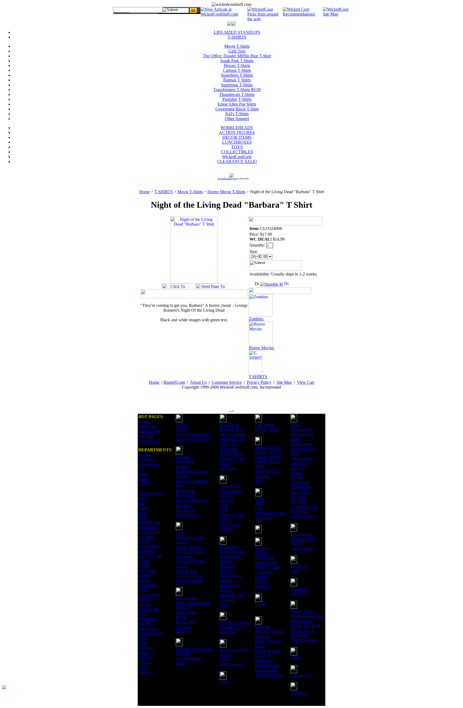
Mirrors (144, 604)
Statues (144, 652)
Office (143, 614)
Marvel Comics (268, 447)
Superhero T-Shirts (237, 75)
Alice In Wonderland (193, 434)
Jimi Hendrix (231, 575)
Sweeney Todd (303, 516)
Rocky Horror (267, 651)
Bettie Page (185, 490)
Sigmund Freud (233, 458)
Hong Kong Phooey (230, 588)
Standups (146, 647)
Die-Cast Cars (150, 556)
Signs (143, 642)
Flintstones (229, 448)
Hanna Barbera (232, 551)
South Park (299, 482)
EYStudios (34, 690)
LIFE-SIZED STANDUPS (237, 32)
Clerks (181, 566)
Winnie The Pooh (305, 625)
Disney (182, 617)
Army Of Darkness (192, 439)
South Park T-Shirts (236, 60)
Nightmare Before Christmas (270, 515)
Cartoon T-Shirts (237, 70)
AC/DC (182, 424)
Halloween (147, 426)
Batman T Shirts (237, 80)
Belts (142, 517)
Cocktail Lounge (190, 575)
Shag (294, 439)
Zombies (256, 318)
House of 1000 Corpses (232, 597)
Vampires (298, 593)
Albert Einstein (188, 658)
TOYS (237, 147)
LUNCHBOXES (237, 142)
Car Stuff (146, 536)
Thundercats (300, 534)
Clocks (144, 541)
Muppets (262, 476)
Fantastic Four (232, 429)
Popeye (261, 581)
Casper (182, 542)
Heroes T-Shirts (237, 65)
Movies (144, 454)
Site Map (284, 382)
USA (294, 571)
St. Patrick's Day (304, 506)
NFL (259, 508)
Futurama (228, 468)
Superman (299, 511)
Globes (144, 575)
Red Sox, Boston (269, 631)
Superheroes (148, 464)
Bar (141, 503)
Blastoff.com (174, 382)
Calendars (146, 527)
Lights (143, 589)
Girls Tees (236, 51)
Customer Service (227, 382)
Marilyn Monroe (269, 452)
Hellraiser (228, 566)
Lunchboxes (148, 594)
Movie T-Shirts (237, 46)
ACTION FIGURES (237, 132)
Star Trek (298, 497)
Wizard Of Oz (302, 630)
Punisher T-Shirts (237, 99)
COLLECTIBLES (237, 152)
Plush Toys (147, 628)
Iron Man (146, 436)
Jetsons (226, 654)
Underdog (299, 566)
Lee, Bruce (264, 424)
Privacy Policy (259, 382)
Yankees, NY (301, 675)
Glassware (147, 570)
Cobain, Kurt (187, 571)
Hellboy (226, 561)
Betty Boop (185, 495)
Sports (143, 474)
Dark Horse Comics (193, 602)
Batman (182, 466)
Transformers (301, 548)
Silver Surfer (301, 458)
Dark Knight (149, 431)
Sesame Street (302, 434)
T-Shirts (145, 662)
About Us (198, 382)
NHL (259, 503)
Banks (143, 507)
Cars (180, 532)
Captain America (190, 537)
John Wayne (300, 620)
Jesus (224, 659)
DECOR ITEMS (236, 137)
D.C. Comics (187, 597)
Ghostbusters (231, 490)
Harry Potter (230, 556)
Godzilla (227, 500)
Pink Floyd (264, 557)
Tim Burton (185, 510)
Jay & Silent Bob (234, 649)
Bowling (183, 505)
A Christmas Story (191, 561)
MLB (259, 466)
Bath (142, 512)
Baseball (183, 456)
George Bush (187, 514)
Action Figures (150, 493)
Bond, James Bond (192, 500)
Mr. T (260, 481)
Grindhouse (230, 524)
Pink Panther (266, 562)
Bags (142, 498)
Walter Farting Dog (306, 616)
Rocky (260, 646)
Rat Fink (262, 626)
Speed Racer (149, 440)
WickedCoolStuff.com (227, 178)
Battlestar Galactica (192, 471)
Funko (225, 463)
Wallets (144, 671)
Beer (180, 485)
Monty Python (267, 471)
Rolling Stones (267, 665)
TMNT (296, 543)
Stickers (145, 657)
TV (141, 469)
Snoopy (297, 477)
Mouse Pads (148, 609)
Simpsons (298, 463)
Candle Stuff (149, 532)
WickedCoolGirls (237, 156)
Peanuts (261, 548)
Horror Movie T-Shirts (226, 191)
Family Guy (230, 424)
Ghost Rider (230, 485)
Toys (142, 667)
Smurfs (296, 473)
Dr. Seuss (184, 626)
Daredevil (184, 607)
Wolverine (299, 635)
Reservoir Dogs (268, 641)
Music (143, 478)
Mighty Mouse (267, 461)
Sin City (297, 468)
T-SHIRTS (237, 37)
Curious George (189, 580)
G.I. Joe (226, 495)
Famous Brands (233, 434)
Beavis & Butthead (192, 481)
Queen (260, 604)
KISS (224, 682)
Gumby (226, 529)
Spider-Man (300, 492)
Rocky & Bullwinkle (264, 658)
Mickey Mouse (268, 456)
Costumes (146, 551)
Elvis (180, 663)
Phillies (261, 552)
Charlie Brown (188, 547)
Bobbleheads (149, 522)
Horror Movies (262, 347)
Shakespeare (301, 444)
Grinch (226, 519)
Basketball (184, 461)
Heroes (226, 571)
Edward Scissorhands (194, 648)
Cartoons (146, 459)
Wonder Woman (304, 640)
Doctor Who (186, 622)
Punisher (262, 586)
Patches (144, 623)
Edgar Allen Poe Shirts (237, 104)
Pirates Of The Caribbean (267, 569)
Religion (262, 636)
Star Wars (298, 502)
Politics (144, 421)
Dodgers (183, 631)
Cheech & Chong (191, 551)
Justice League (232, 664)
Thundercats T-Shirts (237, 94)
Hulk (224, 604)
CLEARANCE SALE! (237, 161)
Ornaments (147, 618)
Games (144, 565)
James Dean (186, 612)
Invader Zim (230, 627)
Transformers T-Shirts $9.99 (237, 89)
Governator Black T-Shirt (237, 109)
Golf (223, 505)
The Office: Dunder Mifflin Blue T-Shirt (237, 56)
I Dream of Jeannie (236, 622)
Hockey (226, 580)
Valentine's (299, 588)
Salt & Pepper (150, 633)
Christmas (184, 556)
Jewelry (144, 580)
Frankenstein (230, 453)
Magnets (145, 599)
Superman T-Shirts (237, 85)
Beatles (182, 476)
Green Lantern (232, 514)
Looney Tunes (267, 429)
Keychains (147, 585)
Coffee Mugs (149, 546)
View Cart (305, 382)
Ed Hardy (184, 653)
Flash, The (229, 444)
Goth (224, 510)
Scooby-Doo (301, 429)
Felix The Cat (231, 439)
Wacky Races (301, 611)
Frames (144, 560)
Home (144, 191)
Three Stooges (302, 538)
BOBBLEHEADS (237, 127)
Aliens (181, 429)
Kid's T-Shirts (237, 113)
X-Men (296, 657)
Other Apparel (237, 118)
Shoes (143, 638)
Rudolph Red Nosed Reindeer (268, 672)
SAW (295, 424)
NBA (259, 498)
